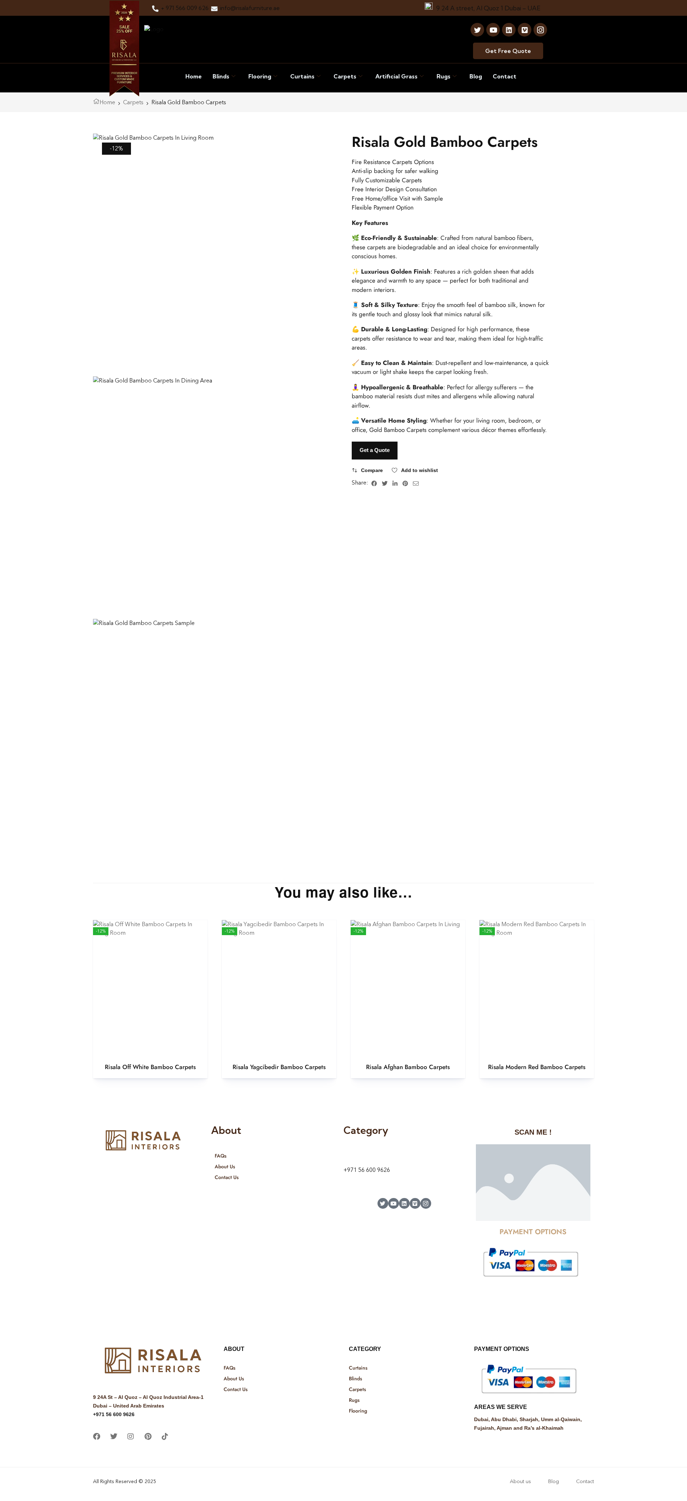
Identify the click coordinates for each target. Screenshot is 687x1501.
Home (193, 76)
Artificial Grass (396, 76)
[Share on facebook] (374, 482)
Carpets (344, 76)
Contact (504, 76)
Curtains (302, 76)
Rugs (443, 76)
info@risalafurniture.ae (250, 7)
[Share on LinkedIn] (395, 482)
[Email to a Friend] (415, 482)
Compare (372, 470)
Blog (475, 76)
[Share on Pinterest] (405, 482)
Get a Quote (375, 450)
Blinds (221, 76)
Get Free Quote (508, 50)
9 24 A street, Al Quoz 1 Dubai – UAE (488, 8)
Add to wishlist (419, 470)
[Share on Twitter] (384, 482)
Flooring (259, 76)
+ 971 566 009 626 (185, 7)
